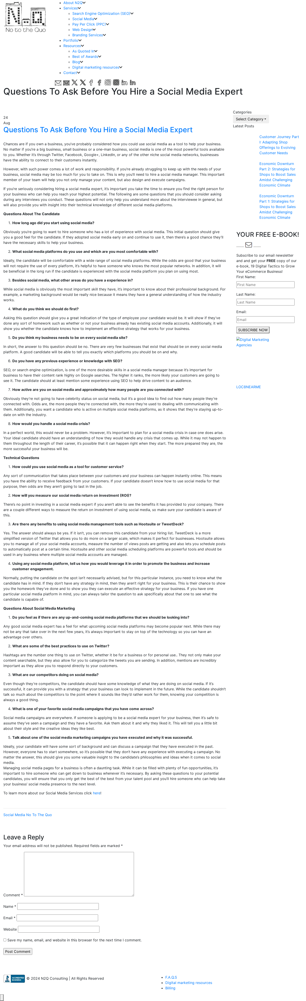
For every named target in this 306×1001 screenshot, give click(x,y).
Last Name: (245, 294)
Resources (72, 45)
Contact (70, 72)
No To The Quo (39, 814)
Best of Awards (85, 56)
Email (9, 918)
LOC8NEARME (248, 387)
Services (70, 8)
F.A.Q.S (171, 977)
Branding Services (87, 35)
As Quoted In (83, 51)
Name (9, 906)
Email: (241, 312)
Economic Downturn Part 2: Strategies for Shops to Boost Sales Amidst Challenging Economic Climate (277, 174)
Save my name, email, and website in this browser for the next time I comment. (74, 940)
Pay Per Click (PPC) (89, 24)
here (96, 793)
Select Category (249, 119)
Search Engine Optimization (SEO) (101, 13)
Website (10, 929)
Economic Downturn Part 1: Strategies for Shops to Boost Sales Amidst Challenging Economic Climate (277, 207)
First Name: (246, 277)
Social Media (83, 19)
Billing (170, 988)
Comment (13, 895)
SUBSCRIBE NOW (253, 330)
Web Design (82, 29)
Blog (76, 62)
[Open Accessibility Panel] (2, 997)
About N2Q (72, 2)
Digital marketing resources (95, 67)
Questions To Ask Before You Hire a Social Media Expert (98, 129)
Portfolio (70, 40)
